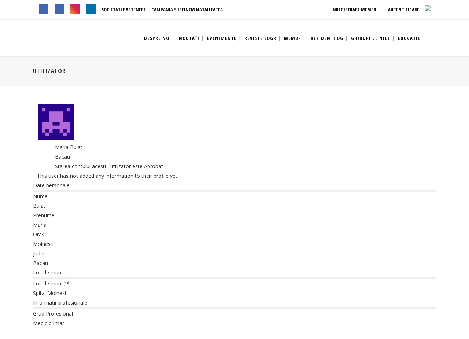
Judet (39, 253)
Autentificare (403, 9)
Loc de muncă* (51, 283)
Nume (40, 196)
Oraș (38, 234)
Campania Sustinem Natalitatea (187, 9)
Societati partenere (123, 9)
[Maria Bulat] (53, 137)
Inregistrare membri (354, 9)
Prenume (44, 215)
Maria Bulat (68, 147)
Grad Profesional (53, 313)
